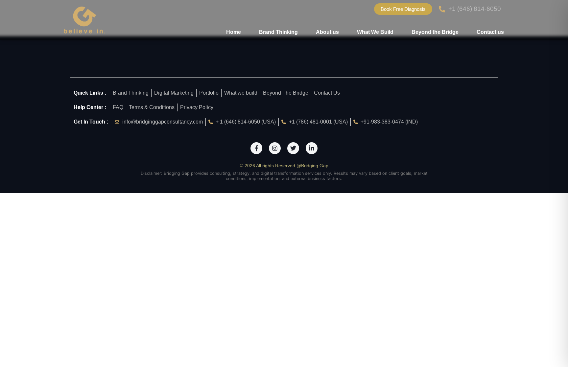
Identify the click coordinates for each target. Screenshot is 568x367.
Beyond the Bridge (435, 32)
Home (233, 32)
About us (327, 32)
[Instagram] (275, 148)
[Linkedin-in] (312, 148)
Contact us (490, 32)
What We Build (375, 32)
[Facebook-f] (256, 148)
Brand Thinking (278, 32)
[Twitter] (293, 148)
